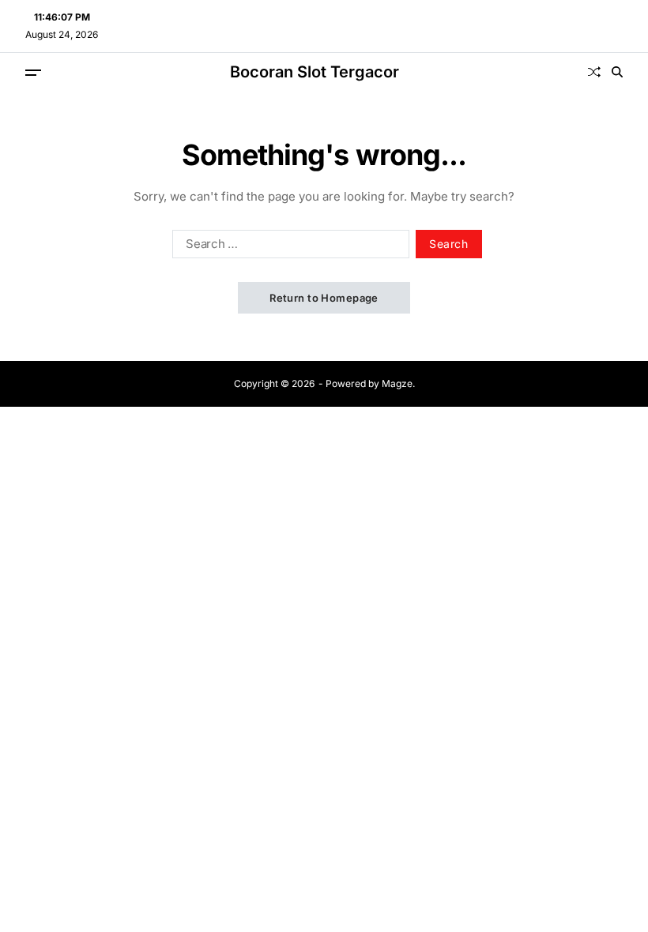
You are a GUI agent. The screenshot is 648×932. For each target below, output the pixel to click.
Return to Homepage (324, 297)
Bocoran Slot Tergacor (314, 72)
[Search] (617, 71)
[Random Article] (594, 72)
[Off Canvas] (33, 73)
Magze (397, 383)
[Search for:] (287, 247)
